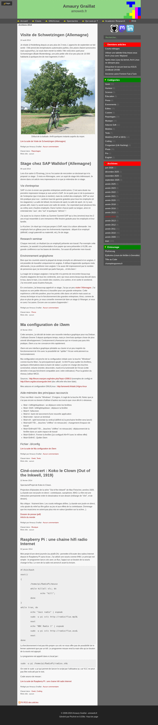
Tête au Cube (111, 259)
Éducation (109, 96)
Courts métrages (112, 49)
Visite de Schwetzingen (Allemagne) (54, 35)
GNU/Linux (54, 21)
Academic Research (115, 21)
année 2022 (110, 192)
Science (108, 92)
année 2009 (110, 237)
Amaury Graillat (79, 6)
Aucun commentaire (51, 147)
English (108, 157)
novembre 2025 (112, 176)
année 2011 (110, 229)
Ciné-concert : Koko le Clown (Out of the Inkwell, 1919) (55, 472)
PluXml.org (110, 251)
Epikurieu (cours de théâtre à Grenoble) (122, 255)
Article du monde (27, 517)
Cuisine (108, 113)
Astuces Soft (110, 125)
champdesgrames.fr (113, 263)
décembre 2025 (112, 172)
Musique (34, 527)
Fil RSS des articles (29, 702)
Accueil (24, 21)
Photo (107, 149)
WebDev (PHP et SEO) (115, 137)
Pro (106, 153)
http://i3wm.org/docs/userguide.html (35, 382)
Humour (108, 88)
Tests (39, 458)
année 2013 (110, 221)
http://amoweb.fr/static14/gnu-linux (72, 386)
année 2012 (110, 225)
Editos (108, 109)
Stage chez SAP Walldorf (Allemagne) (55, 163)
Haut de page (92, 717)
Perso (33, 312)
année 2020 (110, 200)
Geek (33, 458)
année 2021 (110, 196)
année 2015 (110, 212)
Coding (39, 691)
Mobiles (108, 129)
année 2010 (110, 233)
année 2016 (110, 208)
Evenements (110, 104)
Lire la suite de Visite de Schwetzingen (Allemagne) (43, 141)
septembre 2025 (112, 180)
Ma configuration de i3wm (44, 324)
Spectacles (72, 21)
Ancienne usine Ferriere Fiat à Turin (121, 74)
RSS (134, 21)
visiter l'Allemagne (83, 288)
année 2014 (110, 217)
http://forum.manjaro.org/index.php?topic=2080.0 (50, 379)
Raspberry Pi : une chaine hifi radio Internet (53, 541)
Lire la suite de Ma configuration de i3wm (38, 449)
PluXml (73, 717)
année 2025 (110, 184)
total (107, 241)
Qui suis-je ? (91, 21)
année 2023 (110, 188)
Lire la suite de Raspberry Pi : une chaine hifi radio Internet (45, 681)
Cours (38, 21)
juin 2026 (109, 168)
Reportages (36, 151)
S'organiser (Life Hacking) (116, 145)
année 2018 (110, 204)
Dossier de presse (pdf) (30, 514)
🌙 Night (6, 3)
